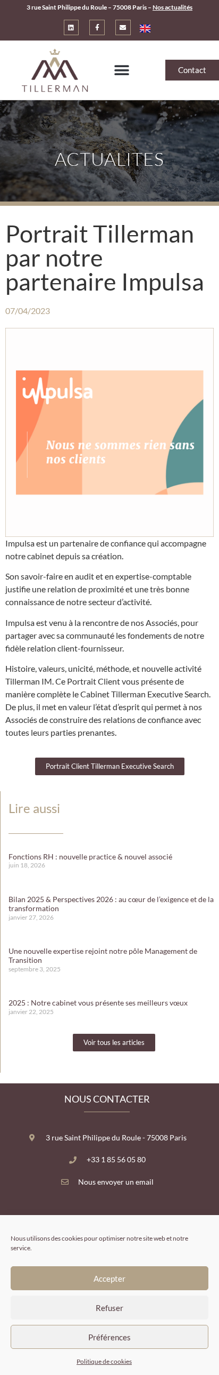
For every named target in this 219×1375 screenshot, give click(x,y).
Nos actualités (172, 7)
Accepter (109, 1278)
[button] (121, 70)
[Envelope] (123, 27)
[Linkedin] (71, 27)
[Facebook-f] (97, 27)
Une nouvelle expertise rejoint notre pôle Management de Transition (103, 955)
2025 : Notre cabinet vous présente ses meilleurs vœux (98, 1002)
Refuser (109, 1308)
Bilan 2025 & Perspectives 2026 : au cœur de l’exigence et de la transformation (111, 904)
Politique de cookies (104, 1361)
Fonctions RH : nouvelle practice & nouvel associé (90, 856)
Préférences (109, 1337)
